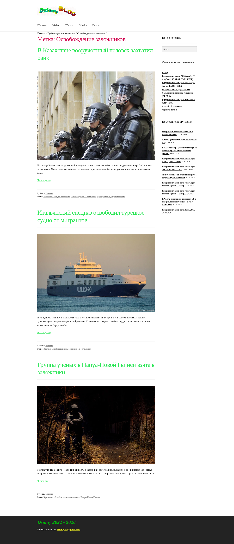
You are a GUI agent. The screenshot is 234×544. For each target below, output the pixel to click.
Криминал (48, 497)
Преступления (103, 196)
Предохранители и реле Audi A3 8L (178, 210)
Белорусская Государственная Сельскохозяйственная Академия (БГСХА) (177, 92)
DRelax (55, 25)
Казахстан (48, 196)
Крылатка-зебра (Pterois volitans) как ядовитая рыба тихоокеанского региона (179, 151)
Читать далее (44, 180)
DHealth (83, 25)
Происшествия (118, 196)
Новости (49, 193)
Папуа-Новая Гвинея (90, 497)
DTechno (69, 25)
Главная (41, 33)
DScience (41, 25)
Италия (47, 349)
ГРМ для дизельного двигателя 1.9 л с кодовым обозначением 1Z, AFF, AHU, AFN (179, 202)
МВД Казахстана (62, 196)
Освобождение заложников (83, 196)
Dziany (165, 72)
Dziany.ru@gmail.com (68, 529)
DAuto (95, 25)
